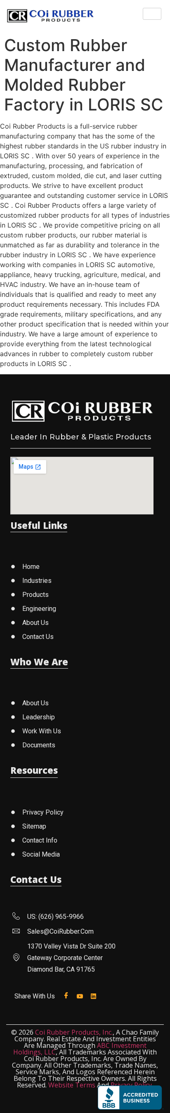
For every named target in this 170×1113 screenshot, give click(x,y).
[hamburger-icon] (152, 14)
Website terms (71, 1085)
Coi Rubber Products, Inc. (74, 1032)
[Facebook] (68, 996)
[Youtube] (81, 995)
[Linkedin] (95, 995)
